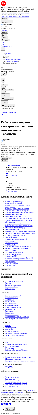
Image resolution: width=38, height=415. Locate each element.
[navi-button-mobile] (3, 49)
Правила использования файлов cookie (15, 17)
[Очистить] (4, 74)
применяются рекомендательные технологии (18, 391)
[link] (4, 37)
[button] (3, 42)
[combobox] (10, 70)
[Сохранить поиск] (3, 80)
